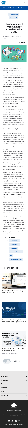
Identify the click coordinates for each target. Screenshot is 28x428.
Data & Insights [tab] (21, 7)
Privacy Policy (8, 424)
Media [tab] (14, 7)
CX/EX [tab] (9, 7)
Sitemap (21, 424)
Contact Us (15, 424)
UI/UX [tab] (4, 7)
